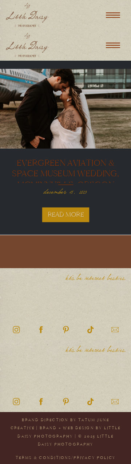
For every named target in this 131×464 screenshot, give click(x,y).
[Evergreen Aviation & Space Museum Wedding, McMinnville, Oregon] (65, 108)
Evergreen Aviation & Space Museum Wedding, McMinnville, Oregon (65, 173)
